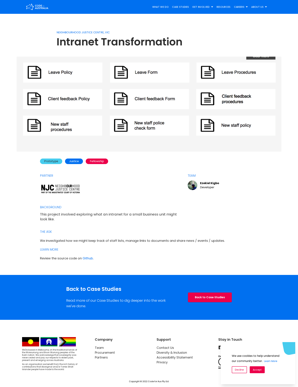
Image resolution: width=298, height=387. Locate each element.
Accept (257, 369)
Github (88, 258)
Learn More (270, 361)
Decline (239, 369)
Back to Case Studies (210, 297)
